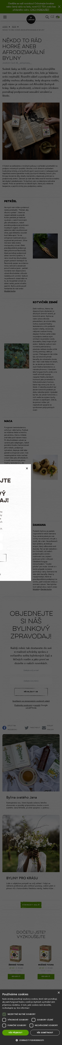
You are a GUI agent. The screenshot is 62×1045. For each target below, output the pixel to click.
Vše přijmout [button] (15, 1032)
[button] (31, 1040)
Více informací (23, 1008)
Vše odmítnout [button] (45, 1032)
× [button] (58, 993)
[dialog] (31, 1017)
